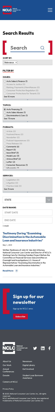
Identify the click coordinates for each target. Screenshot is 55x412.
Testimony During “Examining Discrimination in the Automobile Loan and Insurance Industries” (24, 236)
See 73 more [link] (9, 118)
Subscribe (20, 316)
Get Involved (28, 369)
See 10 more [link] (9, 96)
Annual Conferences (8, 370)
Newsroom (27, 361)
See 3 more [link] (9, 189)
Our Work (7, 365)
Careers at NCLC (10, 381)
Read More (10, 270)
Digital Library (29, 365)
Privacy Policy (8, 389)
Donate (6, 375)
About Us (7, 361)
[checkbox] (27, 81)
